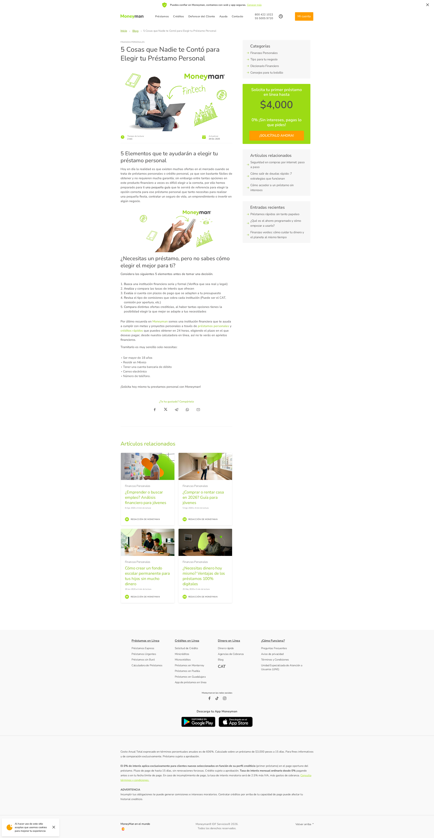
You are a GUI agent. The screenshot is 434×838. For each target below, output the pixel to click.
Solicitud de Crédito (186, 648)
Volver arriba (303, 824)
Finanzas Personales (132, 42)
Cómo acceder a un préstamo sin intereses (272, 187)
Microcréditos (183, 660)
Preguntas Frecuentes (274, 648)
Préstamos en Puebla (187, 671)
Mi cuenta (304, 16)
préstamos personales (213, 326)
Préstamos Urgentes (144, 654)
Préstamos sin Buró (143, 660)
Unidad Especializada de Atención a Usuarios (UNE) (281, 667)
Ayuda (223, 16)
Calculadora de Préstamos (147, 665)
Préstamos (162, 16)
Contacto (237, 16)
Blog (220, 660)
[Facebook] (154, 409)
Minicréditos (182, 654)
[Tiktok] (217, 698)
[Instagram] (225, 698)
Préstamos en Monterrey (189, 665)
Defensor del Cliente (201, 16)
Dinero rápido (226, 648)
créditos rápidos (132, 331)
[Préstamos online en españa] (123, 829)
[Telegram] (176, 409)
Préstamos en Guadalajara (190, 677)
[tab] (152, 640)
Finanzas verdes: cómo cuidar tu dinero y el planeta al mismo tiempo (277, 234)
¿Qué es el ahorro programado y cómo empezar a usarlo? (275, 223)
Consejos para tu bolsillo (266, 73)
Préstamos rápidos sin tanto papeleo (274, 214)
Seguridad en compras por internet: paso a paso (277, 164)
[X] (165, 409)
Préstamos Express (143, 648)
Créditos (178, 16)
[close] (427, 5)
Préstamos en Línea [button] (145, 641)
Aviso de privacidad (272, 654)
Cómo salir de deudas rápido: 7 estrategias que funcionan (271, 176)
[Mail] (198, 409)
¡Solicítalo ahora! (276, 135)
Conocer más (254, 5)
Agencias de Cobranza (231, 654)
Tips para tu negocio (264, 59)
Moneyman (160, 321)
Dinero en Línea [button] (229, 641)
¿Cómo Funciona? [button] (273, 641)
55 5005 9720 (264, 18)
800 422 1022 (264, 14)
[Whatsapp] (187, 409)
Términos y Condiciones (275, 660)
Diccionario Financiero (264, 66)
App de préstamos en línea (190, 682)
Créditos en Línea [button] (187, 641)
